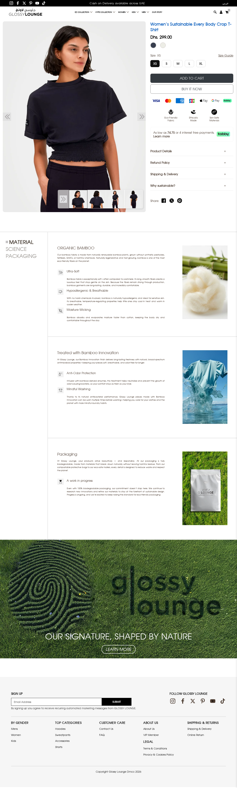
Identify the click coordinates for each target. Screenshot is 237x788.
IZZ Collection (82, 12)
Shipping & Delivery (199, 728)
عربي (225, 3)
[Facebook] (18, 3)
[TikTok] (44, 3)
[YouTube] (37, 3)
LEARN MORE (118, 649)
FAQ (102, 734)
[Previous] (7, 117)
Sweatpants (62, 734)
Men (144, 12)
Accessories (62, 740)
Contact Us (106, 728)
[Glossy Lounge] (25, 12)
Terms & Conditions (155, 748)
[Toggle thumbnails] (63, 199)
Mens (14, 728)
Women (122, 12)
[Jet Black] (153, 45)
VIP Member (151, 734)
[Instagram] (11, 3)
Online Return (195, 734)
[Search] (215, 12)
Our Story (157, 12)
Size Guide (225, 55)
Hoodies (60, 728)
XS (155, 63)
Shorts (58, 747)
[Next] (141, 117)
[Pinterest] (31, 3)
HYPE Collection (103, 12)
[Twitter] (24, 3)
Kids (134, 12)
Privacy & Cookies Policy (158, 754)
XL (201, 63)
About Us (148, 728)
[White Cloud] (163, 45)
